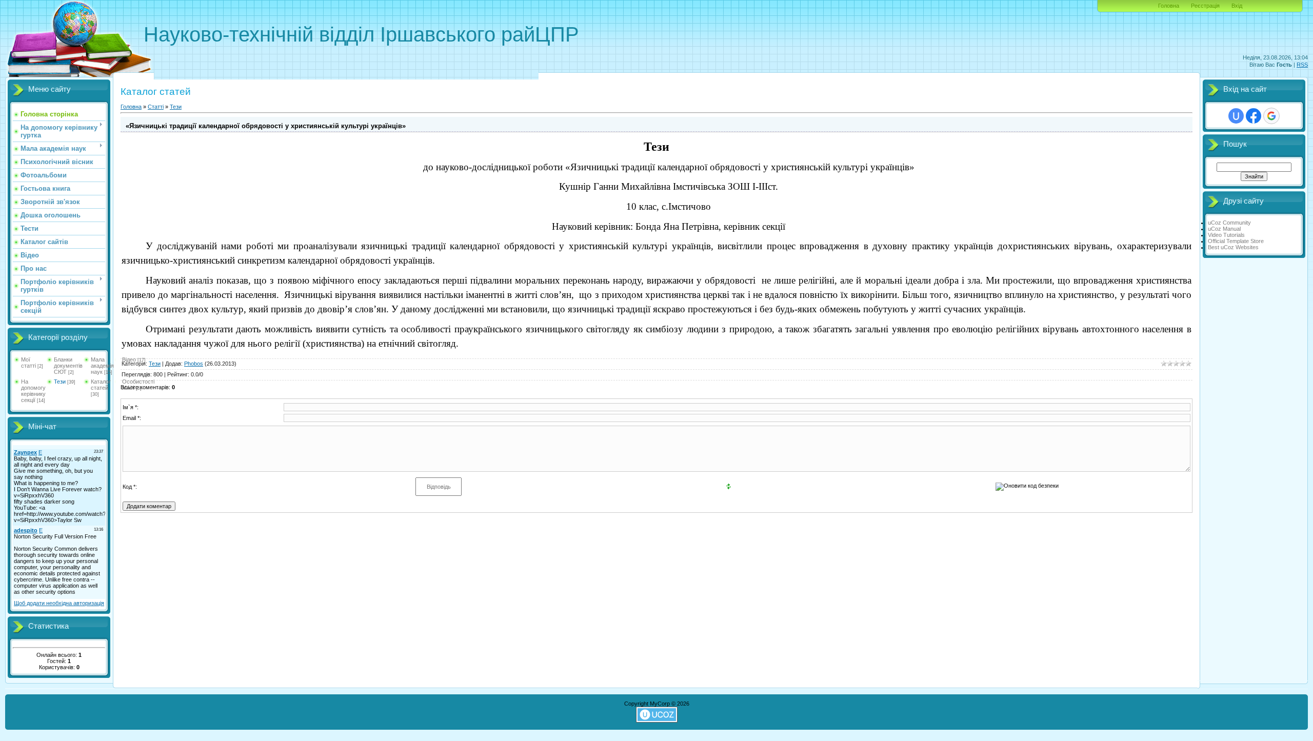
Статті (156, 107)
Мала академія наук (102, 365)
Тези (60, 381)
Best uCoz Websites (1233, 247)
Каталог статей (101, 384)
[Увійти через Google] (1271, 116)
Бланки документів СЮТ (68, 365)
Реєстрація (1205, 6)
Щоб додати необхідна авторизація (59, 603)
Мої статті (28, 362)
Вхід (1236, 6)
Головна (1168, 6)
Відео (129, 359)
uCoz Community (1229, 222)
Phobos (193, 364)
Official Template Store (1236, 241)
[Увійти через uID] (1236, 116)
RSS (1302, 65)
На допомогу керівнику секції (33, 390)
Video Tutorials (1226, 235)
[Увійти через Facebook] (1253, 116)
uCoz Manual (1224, 229)
